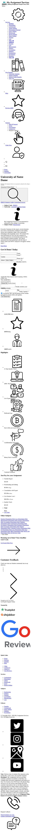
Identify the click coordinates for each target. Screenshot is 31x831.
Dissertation (12, 25)
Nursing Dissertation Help (8, 519)
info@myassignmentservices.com (17, 166)
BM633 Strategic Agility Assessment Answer (13, 202)
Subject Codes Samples (15, 77)
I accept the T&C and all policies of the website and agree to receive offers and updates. (15, 294)
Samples (6, 661)
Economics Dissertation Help (12, 526)
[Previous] (14, 585)
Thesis (6, 680)
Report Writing (13, 34)
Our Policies (12, 127)
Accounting (12, 50)
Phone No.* (20, 258)
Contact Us (12, 129)
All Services (13, 533)
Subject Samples (13, 75)
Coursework (12, 27)
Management (12, 47)
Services (6, 660)
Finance (11, 48)
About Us (6, 669)
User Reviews (8, 671)
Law (10, 39)
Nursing (11, 37)
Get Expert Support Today (8, 601)
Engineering (12, 53)
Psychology (12, 54)
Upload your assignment (6, 281)
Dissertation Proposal (14, 30)
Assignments (7, 677)
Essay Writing (12, 31)
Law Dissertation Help (21, 519)
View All (11, 78)
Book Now (20, 602)
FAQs (10, 126)
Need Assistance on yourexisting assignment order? (8, 815)
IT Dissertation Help (6, 530)
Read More (4, 246)
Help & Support (13, 124)
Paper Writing (12, 36)
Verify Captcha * (23, 291)
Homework (12, 33)
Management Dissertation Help (9, 520)
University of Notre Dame (18, 207)
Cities (18, 533)
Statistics (11, 51)
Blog (5, 663)
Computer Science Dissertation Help (20, 528)
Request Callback (13, 130)
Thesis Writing (13, 28)
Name (18, 253)
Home (5, 658)
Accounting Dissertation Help (12, 522)
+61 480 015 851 (12, 162)
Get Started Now (5, 296)
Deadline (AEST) (21, 262)
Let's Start (7, 512)
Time (2, 280)
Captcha (3, 288)
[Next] (14, 598)
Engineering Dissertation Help (19, 523)
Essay (5, 683)
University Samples (14, 74)
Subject (3, 260)
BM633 (15, 205)
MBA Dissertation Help (17, 531)
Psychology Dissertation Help (9, 525)
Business (11, 56)
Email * (19, 255)
